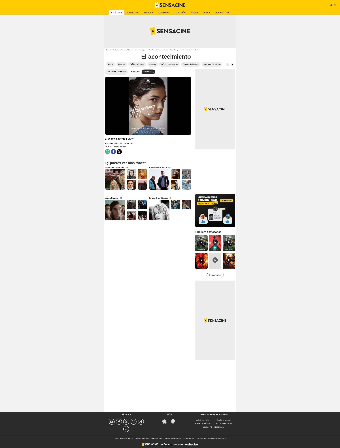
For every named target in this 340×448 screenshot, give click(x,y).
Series (206, 12)
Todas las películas (119, 50)
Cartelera (133, 12)
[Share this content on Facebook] (113, 151)
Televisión (180, 12)
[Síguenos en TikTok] (141, 422)
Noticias (148, 12)
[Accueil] (170, 5)
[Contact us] (126, 429)
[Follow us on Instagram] (134, 422)
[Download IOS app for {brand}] (166, 421)
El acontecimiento (133, 50)
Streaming (163, 12)
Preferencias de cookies (217, 439)
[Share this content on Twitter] (119, 151)
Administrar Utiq (189, 439)
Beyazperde (200, 423)
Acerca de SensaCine (122, 439)
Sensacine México (211, 427)
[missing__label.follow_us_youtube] (112, 422)
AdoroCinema (222, 423)
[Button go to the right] (232, 64)
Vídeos (194, 12)
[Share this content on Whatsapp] (107, 151)
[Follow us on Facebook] (119, 422)
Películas (116, 12)
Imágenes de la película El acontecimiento (154, 50)
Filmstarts (220, 420)
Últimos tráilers (215, 275)
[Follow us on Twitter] (126, 422)
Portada (108, 50)
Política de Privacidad (173, 439)
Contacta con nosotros (140, 439)
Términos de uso (157, 439)
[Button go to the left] (227, 64)
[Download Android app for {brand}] (174, 421)
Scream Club (222, 12)
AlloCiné (200, 420)
